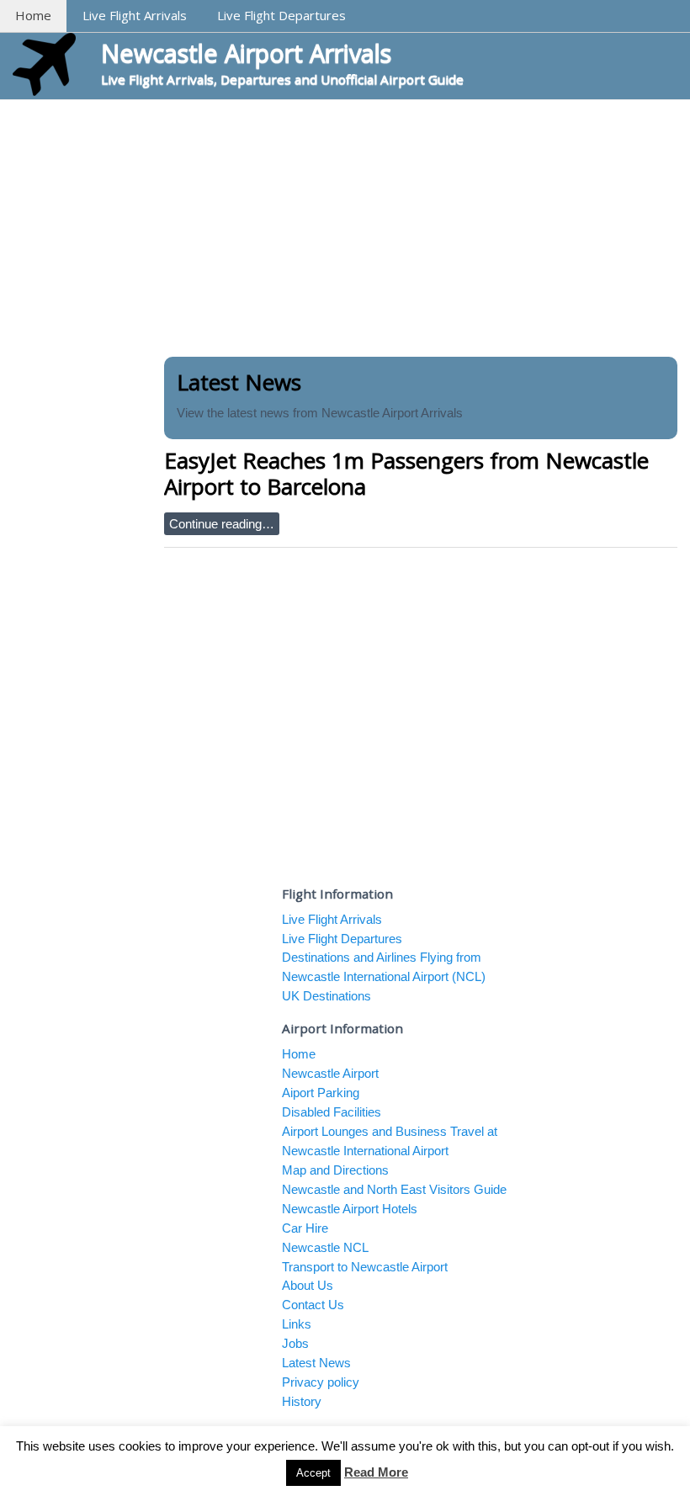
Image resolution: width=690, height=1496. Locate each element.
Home (33, 15)
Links (296, 1324)
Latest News (316, 1362)
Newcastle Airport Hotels (349, 1209)
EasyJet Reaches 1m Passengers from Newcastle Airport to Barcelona (406, 473)
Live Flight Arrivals (134, 15)
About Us (307, 1285)
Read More (376, 1472)
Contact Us (313, 1304)
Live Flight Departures (281, 15)
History (301, 1401)
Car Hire (305, 1228)
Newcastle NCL (325, 1247)
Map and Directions (335, 1170)
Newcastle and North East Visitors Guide (394, 1189)
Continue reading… (221, 524)
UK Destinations (326, 996)
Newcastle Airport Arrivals (246, 52)
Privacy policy (320, 1382)
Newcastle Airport (330, 1073)
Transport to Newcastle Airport (365, 1267)
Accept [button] (313, 1473)
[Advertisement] (345, 226)
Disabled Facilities (331, 1112)
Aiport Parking (320, 1092)
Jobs (295, 1343)
